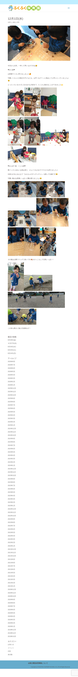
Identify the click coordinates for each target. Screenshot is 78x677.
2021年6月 (11, 569)
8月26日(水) (12, 346)
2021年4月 (11, 576)
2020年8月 (11, 603)
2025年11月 (12, 391)
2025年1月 (11, 425)
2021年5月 (11, 572)
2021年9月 (11, 559)
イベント (11, 648)
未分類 (10, 654)
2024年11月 (12, 432)
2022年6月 (11, 529)
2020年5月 (11, 613)
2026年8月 (11, 361)
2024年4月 (11, 455)
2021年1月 (11, 586)
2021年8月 (11, 562)
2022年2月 (11, 542)
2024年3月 (11, 458)
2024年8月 (11, 442)
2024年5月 (11, 452)
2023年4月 (11, 495)
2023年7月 (11, 485)
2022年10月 (12, 516)
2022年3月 (11, 539)
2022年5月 (11, 532)
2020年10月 (12, 596)
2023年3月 (11, 499)
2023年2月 (11, 502)
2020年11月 (12, 593)
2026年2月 (11, 381)
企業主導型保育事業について (38, 663)
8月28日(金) (12, 340)
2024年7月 (11, 445)
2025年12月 (12, 388)
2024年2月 (11, 462)
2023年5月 (11, 492)
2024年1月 (11, 465)
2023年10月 (12, 475)
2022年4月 (11, 536)
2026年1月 (11, 385)
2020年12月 (12, 589)
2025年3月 (11, 418)
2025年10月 (12, 395)
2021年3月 (11, 579)
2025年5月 (11, 412)
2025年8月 (11, 402)
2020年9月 (11, 599)
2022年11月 (12, 512)
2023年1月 (11, 505)
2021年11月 (12, 552)
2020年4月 (11, 616)
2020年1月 (11, 626)
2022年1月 (11, 546)
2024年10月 (12, 435)
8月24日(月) (12, 353)
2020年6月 (11, 609)
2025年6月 (11, 408)
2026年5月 (11, 371)
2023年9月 (11, 479)
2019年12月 (12, 630)
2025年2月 (11, 422)
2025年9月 (11, 398)
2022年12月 (12, 509)
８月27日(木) (12, 343)
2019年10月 (12, 636)
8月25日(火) (12, 350)
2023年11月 (12, 472)
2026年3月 (11, 378)
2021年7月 (11, 566)
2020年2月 (11, 623)
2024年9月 (11, 438)
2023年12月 (12, 469)
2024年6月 (11, 448)
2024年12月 (12, 428)
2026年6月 (11, 368)
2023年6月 (11, 489)
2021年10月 (12, 556)
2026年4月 (11, 375)
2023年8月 (11, 482)
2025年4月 (11, 415)
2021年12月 (12, 549)
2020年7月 (11, 606)
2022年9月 (11, 519)
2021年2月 (11, 583)
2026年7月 (11, 365)
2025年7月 (11, 405)
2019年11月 (12, 633)
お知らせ (11, 644)
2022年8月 (11, 522)
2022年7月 (11, 526)
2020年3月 (11, 619)
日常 (18, 22)
